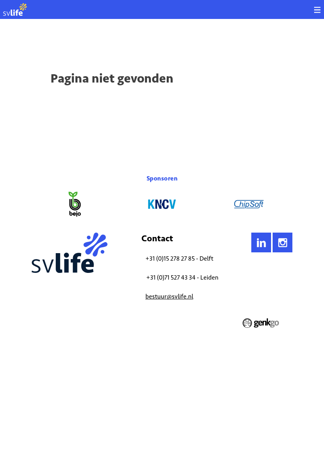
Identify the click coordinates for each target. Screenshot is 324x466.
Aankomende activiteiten (109, 41)
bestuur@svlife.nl (169, 296)
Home (38, 41)
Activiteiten (63, 41)
